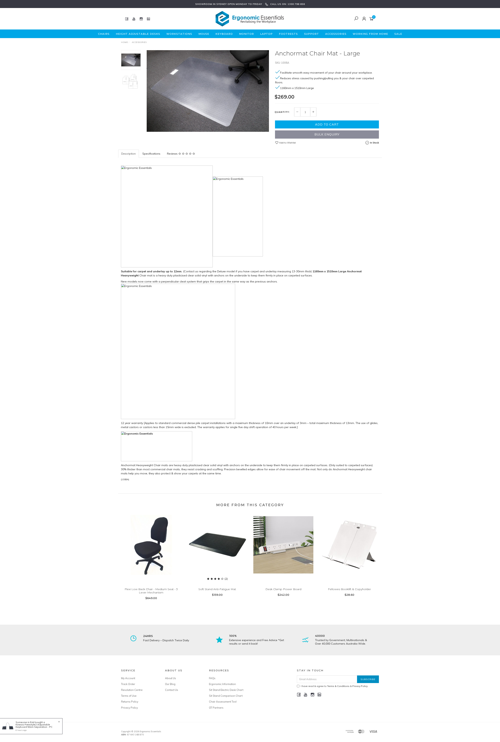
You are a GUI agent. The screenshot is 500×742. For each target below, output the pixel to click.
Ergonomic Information (222, 684)
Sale (398, 33)
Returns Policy (129, 701)
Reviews (172, 153)
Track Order (128, 684)
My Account (128, 678)
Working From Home (370, 33)
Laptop (266, 33)
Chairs (104, 33)
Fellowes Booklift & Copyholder (349, 589)
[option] (208, 91)
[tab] (128, 154)
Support (311, 33)
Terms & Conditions (338, 686)
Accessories (335, 33)
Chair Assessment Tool (223, 701)
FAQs (212, 678)
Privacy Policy (129, 707)
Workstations (179, 33)
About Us (170, 678)
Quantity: (282, 112)
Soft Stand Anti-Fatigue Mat (217, 589)
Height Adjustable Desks (138, 33)
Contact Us (171, 689)
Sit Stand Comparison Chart (226, 695)
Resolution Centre (132, 689)
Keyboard (224, 33)
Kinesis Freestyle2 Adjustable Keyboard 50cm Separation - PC (34, 725)
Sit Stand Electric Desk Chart (226, 689)
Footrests (288, 33)
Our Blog (170, 684)
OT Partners (216, 707)
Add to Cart (327, 124)
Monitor (246, 33)
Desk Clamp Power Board (283, 589)
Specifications (151, 153)
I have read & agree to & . (334, 686)
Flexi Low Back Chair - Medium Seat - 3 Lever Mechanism (151, 590)
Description (128, 153)
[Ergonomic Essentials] (249, 18)
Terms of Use (129, 695)
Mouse (203, 33)
